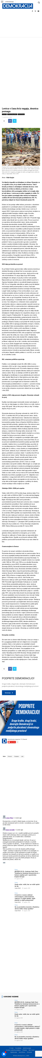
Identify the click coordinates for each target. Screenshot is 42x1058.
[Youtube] (38, 11)
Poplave (16, 756)
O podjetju (18, 1048)
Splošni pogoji (27, 1048)
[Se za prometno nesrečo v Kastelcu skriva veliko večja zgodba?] (7, 908)
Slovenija (21, 114)
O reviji (11, 1048)
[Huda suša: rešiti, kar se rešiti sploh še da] (7, 886)
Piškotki (25, 1050)
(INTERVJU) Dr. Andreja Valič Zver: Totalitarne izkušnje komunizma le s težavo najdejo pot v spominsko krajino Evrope (27, 874)
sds (22, 756)
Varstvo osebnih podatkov (13, 1050)
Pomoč (10, 756)
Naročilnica (22, 1052)
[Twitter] (35, 11)
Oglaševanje (13, 1052)
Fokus (4, 114)
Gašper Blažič (18, 888)
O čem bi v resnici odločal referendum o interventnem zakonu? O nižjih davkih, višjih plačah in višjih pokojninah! (25, 897)
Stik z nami (31, 1050)
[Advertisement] (21, 59)
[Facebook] (32, 11)
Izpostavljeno (12, 114)
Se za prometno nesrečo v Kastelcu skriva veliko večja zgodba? (27, 908)
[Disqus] (21, 786)
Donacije (29, 1052)
